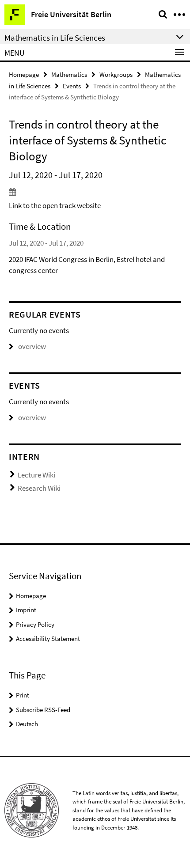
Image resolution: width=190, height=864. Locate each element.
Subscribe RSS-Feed (43, 709)
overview (32, 346)
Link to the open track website (55, 205)
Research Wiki (39, 488)
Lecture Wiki (36, 475)
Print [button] (22, 695)
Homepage (24, 74)
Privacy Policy (35, 624)
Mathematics (69, 74)
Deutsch (27, 724)
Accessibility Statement (48, 638)
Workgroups (116, 74)
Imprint (26, 610)
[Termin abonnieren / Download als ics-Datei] (95, 192)
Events (72, 86)
